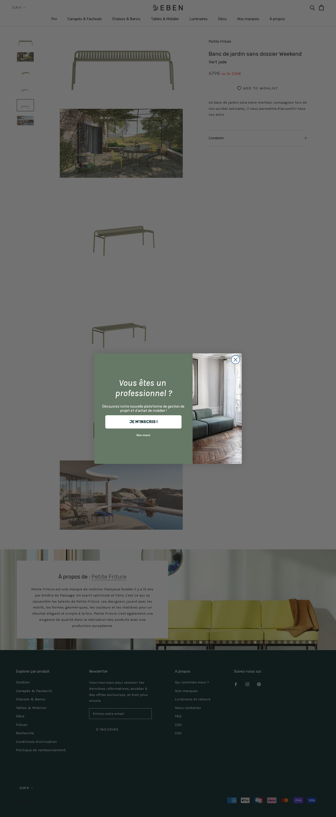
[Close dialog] (235, 359)
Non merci (143, 435)
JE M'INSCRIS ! (143, 421)
